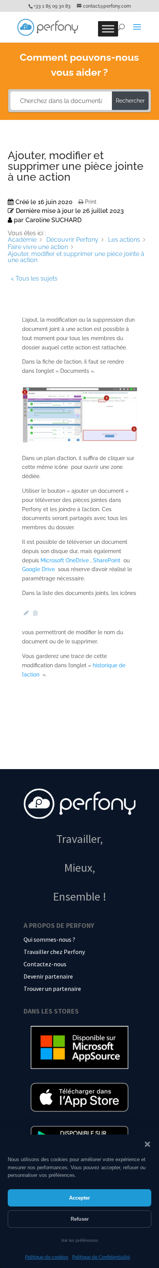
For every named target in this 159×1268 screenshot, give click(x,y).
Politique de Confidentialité (101, 1257)
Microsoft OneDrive (65, 560)
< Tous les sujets (34, 278)
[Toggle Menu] (108, 29)
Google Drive (39, 569)
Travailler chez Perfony (54, 952)
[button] (147, 1144)
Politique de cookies (46, 1257)
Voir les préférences (79, 1240)
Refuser (80, 1219)
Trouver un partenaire (52, 988)
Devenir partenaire (48, 976)
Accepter (79, 1198)
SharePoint (107, 560)
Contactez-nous (45, 964)
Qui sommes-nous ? (49, 939)
